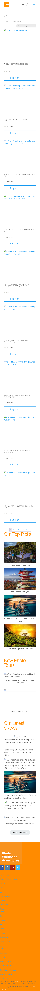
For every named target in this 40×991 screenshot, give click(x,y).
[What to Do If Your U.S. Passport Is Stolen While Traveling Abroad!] (20, 736)
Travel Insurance (5, 961)
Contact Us (4, 979)
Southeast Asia (5, 896)
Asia (1, 888)
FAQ (1, 925)
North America (5, 875)
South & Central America (8, 879)
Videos (2, 946)
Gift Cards (3, 957)
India (1, 892)
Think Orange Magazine (8, 970)
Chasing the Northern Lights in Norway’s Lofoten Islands (17, 806)
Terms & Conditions (6, 974)
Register (14, 77)
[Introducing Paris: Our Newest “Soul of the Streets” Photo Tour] (20, 761)
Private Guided (5, 942)
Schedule (3, 920)
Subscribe (3, 953)
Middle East (4, 905)
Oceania (2, 900)
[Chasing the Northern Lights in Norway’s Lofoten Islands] (20, 802)
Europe (2, 883)
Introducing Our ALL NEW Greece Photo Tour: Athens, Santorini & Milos (18, 752)
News (2, 929)
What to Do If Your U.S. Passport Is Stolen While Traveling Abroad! (19, 741)
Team (2, 916)
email (16, 981)
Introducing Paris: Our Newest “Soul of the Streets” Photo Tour (19, 766)
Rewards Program (6, 966)
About (2, 912)
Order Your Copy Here (20, 833)
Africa (2, 909)
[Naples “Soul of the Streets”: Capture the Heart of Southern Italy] (20, 782)
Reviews (2, 933)
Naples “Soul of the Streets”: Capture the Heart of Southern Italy (20, 796)
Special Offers (4, 937)
